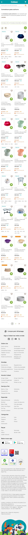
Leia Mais (3, 17)
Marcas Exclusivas (5, 400)
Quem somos (4, 346)
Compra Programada (6, 380)
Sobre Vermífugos (5, 406)
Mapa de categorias (13, 512)
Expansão (3, 354)
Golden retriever (5, 434)
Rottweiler (16, 430)
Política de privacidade (19, 367)
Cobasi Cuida (4, 382)
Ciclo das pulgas (18, 404)
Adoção (16, 391)
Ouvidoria (16, 371)
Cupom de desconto (19, 402)
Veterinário (16, 389)
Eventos (3, 348)
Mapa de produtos (5, 514)
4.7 (12, 187)
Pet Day (3, 408)
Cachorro (3, 417)
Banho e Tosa (4, 389)
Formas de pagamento (7, 369)
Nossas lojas (17, 346)
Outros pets (4, 423)
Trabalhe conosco (5, 352)
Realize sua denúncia (6, 356)
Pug (2, 430)
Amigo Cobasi (4, 378)
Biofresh (3, 402)
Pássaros (3, 419)
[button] (1, 2)
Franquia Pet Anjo (5, 393)
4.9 (26, 218)
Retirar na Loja (17, 382)
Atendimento (4, 365)
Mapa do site (4, 512)
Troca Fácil (3, 371)
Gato (15, 417)
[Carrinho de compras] (25, 2)
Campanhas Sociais (6, 350)
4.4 (12, 218)
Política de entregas (6, 367)
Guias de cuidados (5, 410)
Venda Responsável (19, 350)
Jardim (3, 421)
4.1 (26, 73)
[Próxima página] (19, 323)
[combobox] (14, 5)
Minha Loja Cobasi (18, 408)
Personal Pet (4, 391)
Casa (15, 419)
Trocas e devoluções (19, 369)
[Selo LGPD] (20, 465)
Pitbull (2, 432)
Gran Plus (16, 406)
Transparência (17, 354)
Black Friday (4, 404)
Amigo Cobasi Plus (18, 378)
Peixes (15, 421)
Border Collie (17, 432)
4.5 (12, 43)
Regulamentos (18, 365)
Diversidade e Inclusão (19, 348)
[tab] (2, 28)
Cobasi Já (16, 380)
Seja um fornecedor (19, 352)
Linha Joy (16, 400)
